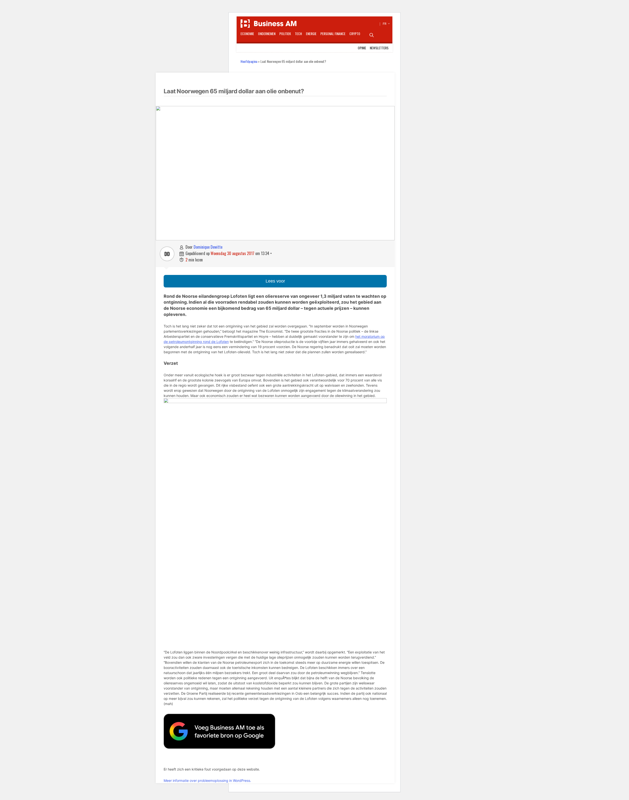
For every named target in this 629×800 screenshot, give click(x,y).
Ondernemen (266, 33)
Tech (298, 33)
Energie (311, 33)
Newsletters (379, 47)
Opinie (362, 47)
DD (167, 254)
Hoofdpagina (249, 61)
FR (385, 23)
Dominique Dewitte (208, 247)
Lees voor (275, 281)
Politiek (285, 33)
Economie (247, 33)
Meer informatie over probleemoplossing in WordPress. (207, 780)
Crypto (354, 33)
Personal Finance (332, 33)
